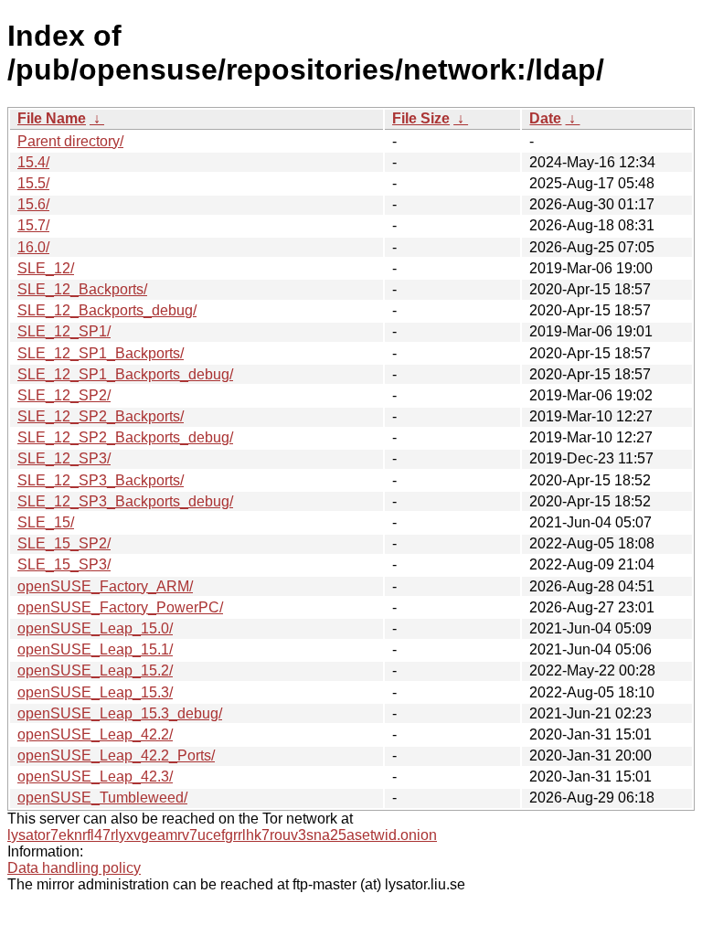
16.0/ (33, 247)
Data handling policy (74, 868)
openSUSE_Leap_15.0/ (95, 628)
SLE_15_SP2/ (64, 543)
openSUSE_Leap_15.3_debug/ (119, 713)
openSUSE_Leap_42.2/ (95, 734)
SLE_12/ (45, 268)
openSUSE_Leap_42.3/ (95, 776)
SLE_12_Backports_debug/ (107, 310)
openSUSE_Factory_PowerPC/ (120, 607)
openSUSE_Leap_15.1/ (95, 649)
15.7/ (33, 225)
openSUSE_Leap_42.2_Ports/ (116, 755)
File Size (421, 118)
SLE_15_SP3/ (64, 564)
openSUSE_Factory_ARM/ (105, 586)
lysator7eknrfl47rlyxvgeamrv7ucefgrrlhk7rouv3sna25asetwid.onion (222, 835)
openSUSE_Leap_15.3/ (95, 692)
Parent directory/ (70, 141)
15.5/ (33, 183)
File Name (51, 118)
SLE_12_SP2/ (64, 395)
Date (545, 118)
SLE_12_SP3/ (64, 458)
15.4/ (33, 162)
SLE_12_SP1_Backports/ (100, 353)
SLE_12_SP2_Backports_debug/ (125, 437)
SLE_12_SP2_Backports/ (100, 416)
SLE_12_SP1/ (64, 331)
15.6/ (33, 204)
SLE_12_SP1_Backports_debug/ (125, 374)
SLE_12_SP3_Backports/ (100, 480)
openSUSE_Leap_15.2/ (95, 670)
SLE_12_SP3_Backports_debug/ (125, 501)
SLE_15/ (45, 522)
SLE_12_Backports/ (82, 289)
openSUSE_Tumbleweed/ (102, 797)
